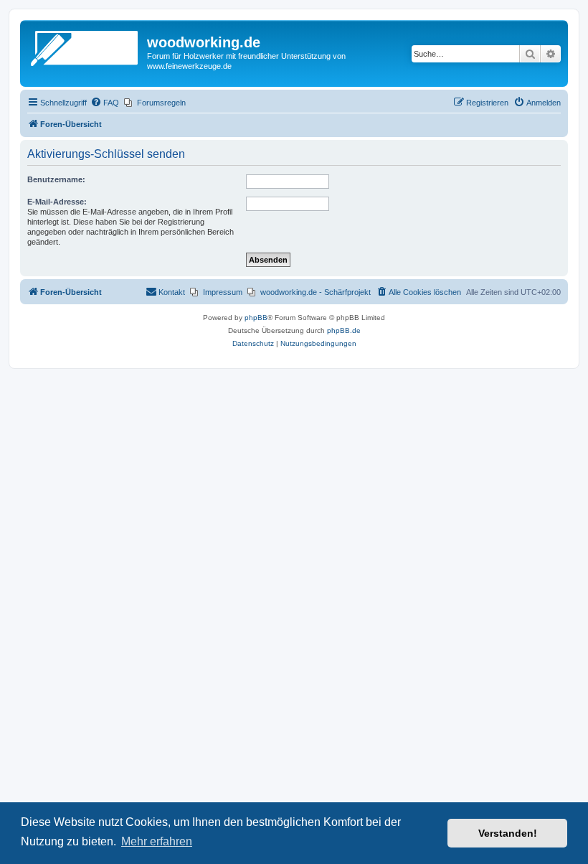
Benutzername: (56, 179)
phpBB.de (344, 330)
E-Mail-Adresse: (57, 201)
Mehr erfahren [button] (156, 841)
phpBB (256, 317)
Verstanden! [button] (507, 833)
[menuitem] (104, 102)
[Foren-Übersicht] (85, 47)
